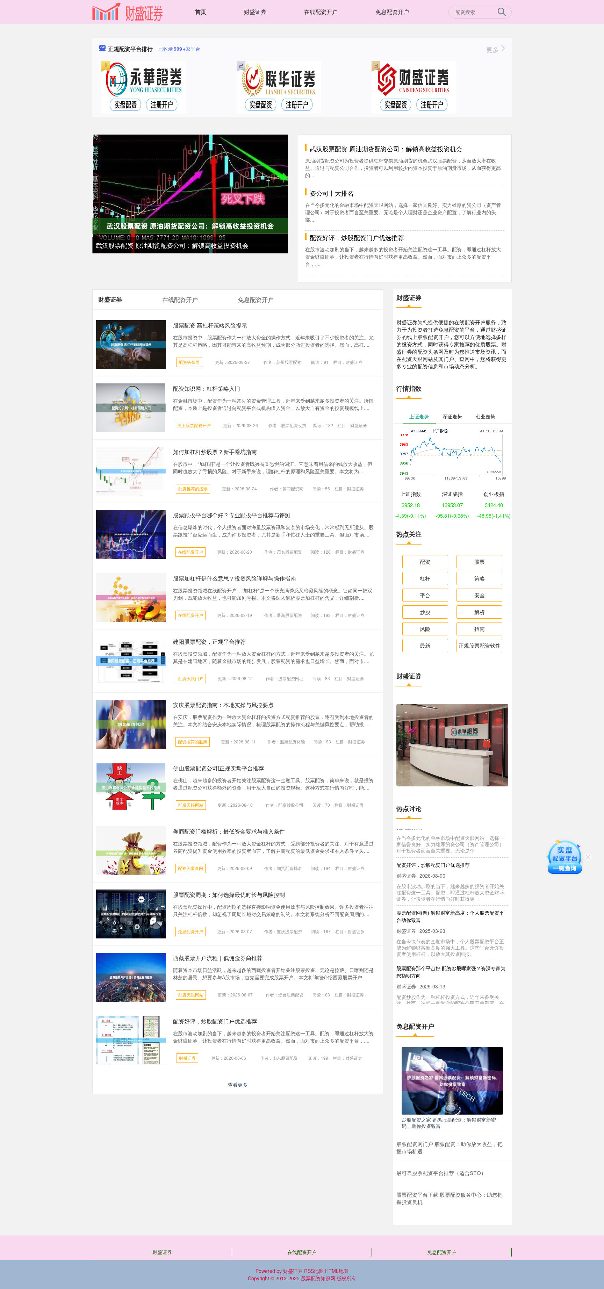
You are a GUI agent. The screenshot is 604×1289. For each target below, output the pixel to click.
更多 (493, 49)
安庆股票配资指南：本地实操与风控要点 (223, 705)
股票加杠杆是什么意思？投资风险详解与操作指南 (234, 578)
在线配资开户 (321, 12)
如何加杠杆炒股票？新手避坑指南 (215, 452)
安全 (479, 595)
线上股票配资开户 (194, 425)
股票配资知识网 (318, 1278)
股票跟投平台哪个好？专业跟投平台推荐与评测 (231, 515)
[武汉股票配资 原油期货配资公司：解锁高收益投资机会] (190, 225)
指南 (479, 628)
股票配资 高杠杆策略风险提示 (210, 325)
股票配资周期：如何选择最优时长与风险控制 (229, 895)
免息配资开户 (392, 12)
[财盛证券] (127, 11)
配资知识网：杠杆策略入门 (206, 388)
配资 (425, 561)
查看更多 (237, 1084)
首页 (200, 12)
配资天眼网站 (190, 805)
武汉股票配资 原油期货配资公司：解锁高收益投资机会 (172, 245)
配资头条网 (189, 362)
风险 (425, 628)
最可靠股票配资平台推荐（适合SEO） (441, 1172)
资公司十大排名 (332, 192)
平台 (425, 595)
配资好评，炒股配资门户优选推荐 (357, 237)
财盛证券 (255, 12)
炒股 (425, 611)
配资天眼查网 (190, 868)
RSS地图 (314, 1270)
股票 (479, 561)
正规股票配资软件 (480, 645)
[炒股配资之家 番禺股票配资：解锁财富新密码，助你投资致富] (452, 1079)
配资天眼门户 (190, 678)
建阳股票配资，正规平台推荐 (209, 642)
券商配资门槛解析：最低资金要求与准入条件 (229, 831)
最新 (425, 645)
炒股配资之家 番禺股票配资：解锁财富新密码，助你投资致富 (449, 1122)
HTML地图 (336, 1270)
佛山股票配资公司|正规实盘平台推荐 (218, 768)
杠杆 (425, 578)
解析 (479, 611)
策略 (479, 578)
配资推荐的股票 (193, 488)
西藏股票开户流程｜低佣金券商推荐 (218, 958)
